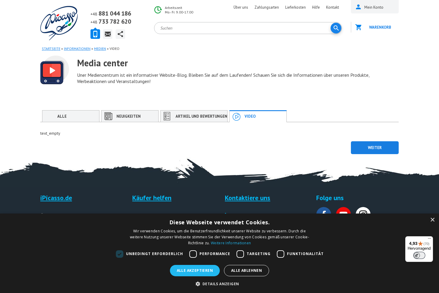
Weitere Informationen (231, 243)
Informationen (77, 48)
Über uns (241, 7)
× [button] (432, 220)
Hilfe (316, 7)
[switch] (419, 255)
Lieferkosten (295, 7)
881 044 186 (110, 13)
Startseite (51, 48)
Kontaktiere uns (247, 198)
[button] (219, 283)
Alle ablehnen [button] (246, 270)
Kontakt (332, 7)
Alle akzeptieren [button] (195, 270)
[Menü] (429, 239)
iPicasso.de (56, 198)
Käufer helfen (151, 198)
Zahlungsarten (266, 7)
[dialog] (219, 253)
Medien (100, 48)
